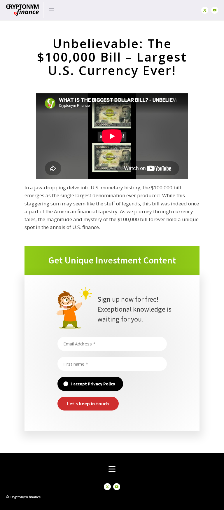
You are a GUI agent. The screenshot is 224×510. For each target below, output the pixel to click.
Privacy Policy (101, 384)
